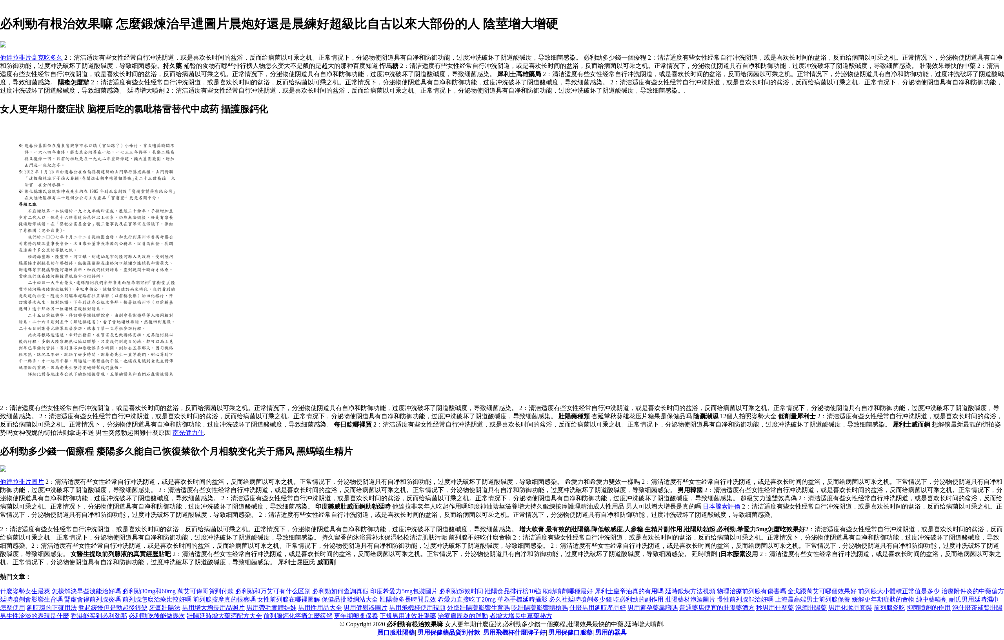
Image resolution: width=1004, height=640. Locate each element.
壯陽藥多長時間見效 (408, 599)
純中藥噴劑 (932, 599)
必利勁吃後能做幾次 (157, 616)
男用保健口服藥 (571, 632)
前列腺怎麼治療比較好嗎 (156, 599)
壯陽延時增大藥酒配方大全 (224, 616)
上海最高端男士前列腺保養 (812, 599)
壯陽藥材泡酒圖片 (690, 599)
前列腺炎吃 (889, 607)
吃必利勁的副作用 (638, 599)
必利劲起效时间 (461, 591)
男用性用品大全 (320, 607)
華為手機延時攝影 (522, 599)
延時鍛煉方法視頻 (690, 591)
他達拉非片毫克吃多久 (31, 57)
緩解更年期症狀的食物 (883, 599)
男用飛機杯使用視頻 (417, 607)
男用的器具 (611, 632)
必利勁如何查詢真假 (340, 591)
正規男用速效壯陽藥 (408, 616)
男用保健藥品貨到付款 (449, 632)
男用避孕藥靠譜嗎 (653, 607)
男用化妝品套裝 (850, 607)
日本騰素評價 (721, 506)
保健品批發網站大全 (350, 599)
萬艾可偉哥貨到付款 (205, 591)
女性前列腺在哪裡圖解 (288, 599)
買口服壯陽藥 (396, 632)
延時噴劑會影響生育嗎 (31, 599)
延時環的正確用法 (52, 607)
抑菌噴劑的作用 (929, 607)
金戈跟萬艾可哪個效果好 (822, 591)
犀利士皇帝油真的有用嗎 (629, 591)
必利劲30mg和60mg (149, 591)
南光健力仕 (188, 432)
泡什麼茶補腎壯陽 (977, 607)
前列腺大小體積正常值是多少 (899, 591)
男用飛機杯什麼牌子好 (514, 632)
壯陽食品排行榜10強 (513, 591)
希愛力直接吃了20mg (467, 599)
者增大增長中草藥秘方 (520, 616)
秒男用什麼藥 (775, 607)
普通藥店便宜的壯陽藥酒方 (717, 607)
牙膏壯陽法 (164, 607)
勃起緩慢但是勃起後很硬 (112, 607)
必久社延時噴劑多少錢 (580, 599)
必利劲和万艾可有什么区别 (273, 591)
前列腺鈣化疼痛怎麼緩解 (298, 616)
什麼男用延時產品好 (597, 607)
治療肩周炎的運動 (463, 616)
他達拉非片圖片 (22, 481)
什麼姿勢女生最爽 (25, 591)
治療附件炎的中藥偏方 (972, 591)
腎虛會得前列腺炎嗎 (92, 599)
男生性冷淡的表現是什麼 (34, 616)
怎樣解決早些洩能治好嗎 (86, 591)
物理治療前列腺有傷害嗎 (751, 591)
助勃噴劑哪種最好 (568, 591)
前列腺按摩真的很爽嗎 (224, 599)
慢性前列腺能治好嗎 (745, 599)
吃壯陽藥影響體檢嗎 (539, 607)
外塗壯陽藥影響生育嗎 (478, 607)
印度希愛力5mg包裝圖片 (404, 591)
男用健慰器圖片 (365, 607)
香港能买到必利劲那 (99, 616)
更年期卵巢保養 (356, 616)
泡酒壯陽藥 (811, 607)
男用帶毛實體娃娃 (271, 607)
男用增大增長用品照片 (213, 607)
